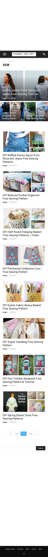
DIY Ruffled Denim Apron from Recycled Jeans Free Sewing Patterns (21, 158)
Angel (4, 98)
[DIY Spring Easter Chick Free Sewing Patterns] (24, 401)
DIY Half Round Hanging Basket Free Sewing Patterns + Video (22, 233)
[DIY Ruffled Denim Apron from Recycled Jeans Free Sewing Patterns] (24, 141)
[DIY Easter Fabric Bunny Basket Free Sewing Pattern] (24, 291)
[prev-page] (10, 434)
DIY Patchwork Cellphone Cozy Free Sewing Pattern (22, 270)
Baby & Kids (10, 549)
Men (27, 549)
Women (20, 549)
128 (30, 434)
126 (16, 434)
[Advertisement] (24, 25)
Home (34, 549)
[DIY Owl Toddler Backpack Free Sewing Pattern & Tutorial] (24, 364)
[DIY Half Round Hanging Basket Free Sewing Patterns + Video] (24, 218)
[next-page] (37, 434)
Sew (4, 61)
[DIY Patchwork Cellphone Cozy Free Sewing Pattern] (24, 254)
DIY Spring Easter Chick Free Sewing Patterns (20, 417)
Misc (40, 549)
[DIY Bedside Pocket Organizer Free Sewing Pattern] (24, 181)
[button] (4, 54)
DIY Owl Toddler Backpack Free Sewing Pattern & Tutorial (22, 380)
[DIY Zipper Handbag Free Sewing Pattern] (24, 328)
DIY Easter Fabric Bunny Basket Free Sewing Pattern (22, 307)
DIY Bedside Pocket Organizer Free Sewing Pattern (21, 197)
